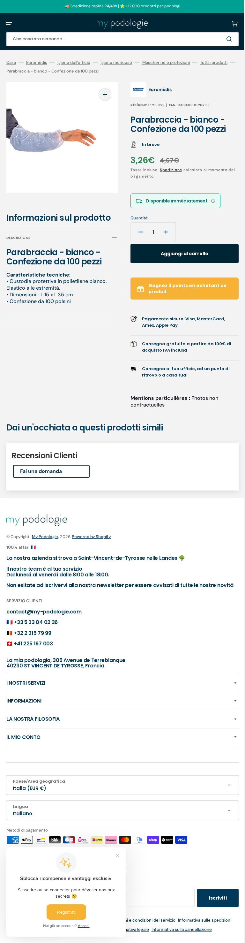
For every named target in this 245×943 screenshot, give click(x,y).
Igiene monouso (116, 62)
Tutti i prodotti (213, 62)
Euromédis (36, 62)
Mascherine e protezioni (166, 62)
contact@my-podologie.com (43, 617)
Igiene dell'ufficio (73, 62)
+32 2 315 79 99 (32, 638)
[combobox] (117, 39)
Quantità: (135, 218)
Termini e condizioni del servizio (139, 925)
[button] (9, 24)
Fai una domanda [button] (41, 471)
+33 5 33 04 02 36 (36, 628)
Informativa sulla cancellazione (177, 935)
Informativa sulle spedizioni (199, 925)
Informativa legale (126, 935)
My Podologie (45, 536)
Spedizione (166, 169)
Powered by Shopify (91, 536)
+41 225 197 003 (33, 649)
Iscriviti (208, 903)
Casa (11, 62)
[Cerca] (220, 39)
